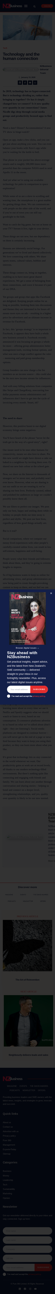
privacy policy (39, 696)
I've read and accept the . (28, 696)
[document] (27, 647)
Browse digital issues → (27, 648)
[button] (51, 593)
